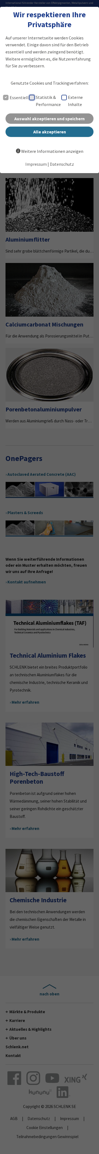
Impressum (36, 164)
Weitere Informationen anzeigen (52, 151)
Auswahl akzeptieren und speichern (49, 118)
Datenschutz (62, 164)
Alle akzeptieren (49, 131)
